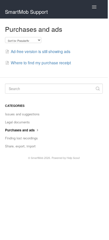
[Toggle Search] (98, 89)
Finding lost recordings (21, 138)
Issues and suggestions (22, 114)
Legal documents (17, 122)
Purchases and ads (20, 130)
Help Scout (73, 158)
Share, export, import (20, 146)
